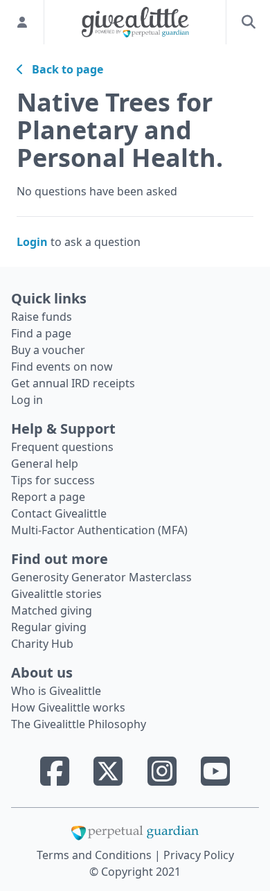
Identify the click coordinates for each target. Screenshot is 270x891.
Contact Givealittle (59, 513)
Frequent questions (62, 447)
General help (44, 463)
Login (32, 241)
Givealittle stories (56, 593)
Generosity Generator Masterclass (101, 577)
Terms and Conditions (95, 855)
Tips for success (53, 480)
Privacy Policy (198, 855)
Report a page (48, 496)
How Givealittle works (68, 707)
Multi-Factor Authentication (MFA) (99, 530)
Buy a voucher (48, 350)
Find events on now (62, 366)
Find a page (41, 333)
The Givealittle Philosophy (78, 724)
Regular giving (49, 627)
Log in (27, 399)
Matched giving (51, 610)
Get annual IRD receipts (73, 383)
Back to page (63, 69)
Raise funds (41, 316)
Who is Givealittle (56, 690)
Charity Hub (42, 643)
